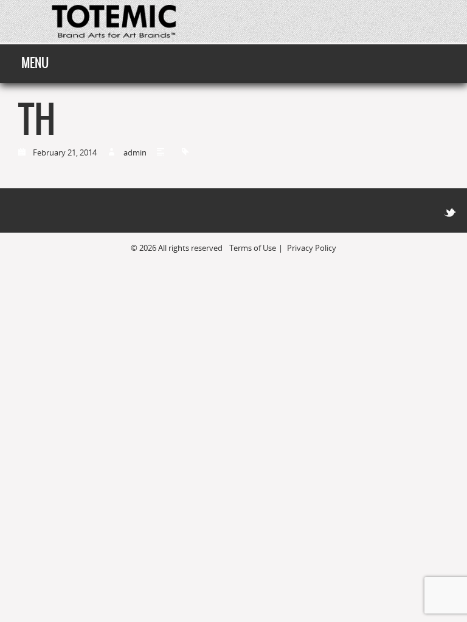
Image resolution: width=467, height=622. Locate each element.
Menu (35, 62)
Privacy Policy (311, 247)
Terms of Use (252, 247)
